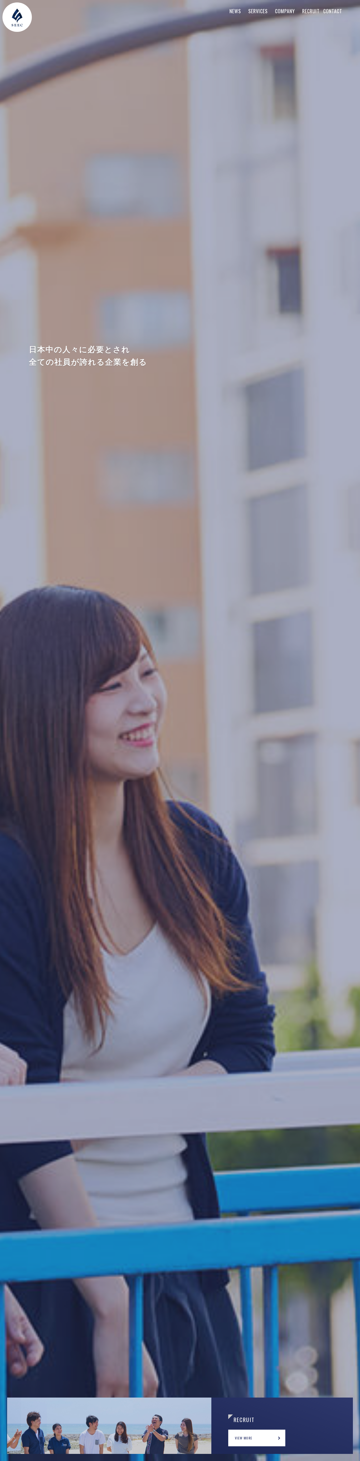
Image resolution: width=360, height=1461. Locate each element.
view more (243, 1437)
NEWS (235, 11)
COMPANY (285, 11)
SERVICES (258, 11)
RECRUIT (311, 11)
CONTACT (332, 11)
